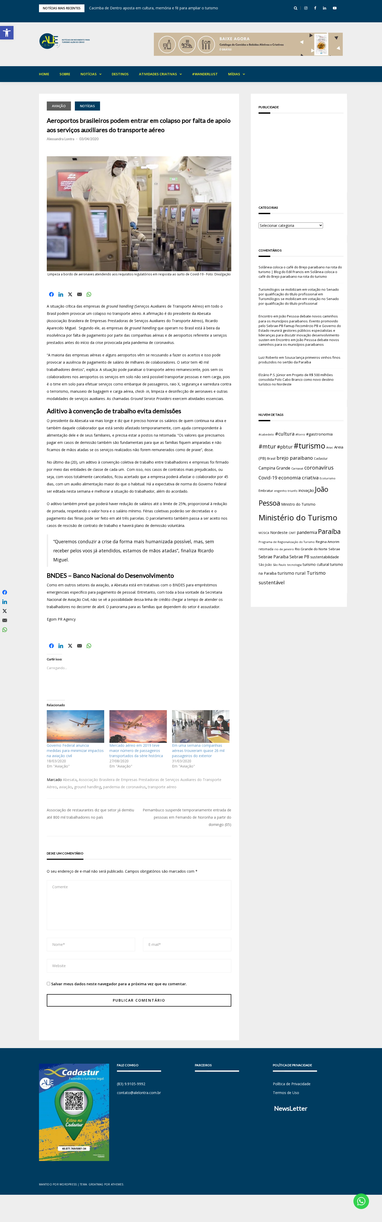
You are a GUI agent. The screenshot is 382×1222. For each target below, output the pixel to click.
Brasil (271, 458)
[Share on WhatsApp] (89, 294)
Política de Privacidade (292, 1083)
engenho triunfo (286, 491)
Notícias (89, 74)
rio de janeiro (284, 549)
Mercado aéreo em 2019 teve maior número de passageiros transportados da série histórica (136, 750)
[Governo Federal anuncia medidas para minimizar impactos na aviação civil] (75, 726)
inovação (306, 490)
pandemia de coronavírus (124, 786)
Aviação (59, 106)
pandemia (307, 532)
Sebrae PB (299, 557)
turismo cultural (316, 564)
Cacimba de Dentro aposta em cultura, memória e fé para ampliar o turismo (153, 7)
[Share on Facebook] (51, 294)
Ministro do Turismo (298, 504)
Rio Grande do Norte (311, 549)
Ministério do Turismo (298, 517)
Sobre (65, 74)
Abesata (70, 779)
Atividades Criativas (158, 74)
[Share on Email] (79, 294)
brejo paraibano (294, 458)
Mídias (234, 74)
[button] (7, 32)
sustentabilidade (324, 556)
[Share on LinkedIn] (60, 294)
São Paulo (279, 565)
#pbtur (285, 447)
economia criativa (298, 477)
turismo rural (292, 573)
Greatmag (96, 1184)
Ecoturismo (327, 478)
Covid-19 (268, 478)
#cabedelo (266, 434)
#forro (300, 434)
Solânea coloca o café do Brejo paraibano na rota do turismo (298, 274)
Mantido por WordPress (58, 1184)
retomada (266, 549)
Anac (329, 447)
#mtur (267, 446)
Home (44, 74)
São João (265, 564)
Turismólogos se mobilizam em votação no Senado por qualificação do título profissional (299, 291)
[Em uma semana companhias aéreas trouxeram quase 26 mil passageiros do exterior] (200, 726)
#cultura (284, 434)
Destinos (120, 74)
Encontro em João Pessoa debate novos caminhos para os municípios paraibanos (299, 342)
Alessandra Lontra (60, 139)
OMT (292, 533)
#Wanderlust (205, 74)
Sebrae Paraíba (273, 557)
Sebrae (334, 549)
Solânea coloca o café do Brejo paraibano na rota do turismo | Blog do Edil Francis (300, 269)
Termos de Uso (286, 1092)
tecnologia (294, 565)
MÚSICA (264, 533)
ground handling (87, 786)
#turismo (309, 446)
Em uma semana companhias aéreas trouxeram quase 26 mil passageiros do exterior (198, 750)
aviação (65, 786)
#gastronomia (319, 434)
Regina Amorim (327, 541)
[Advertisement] (301, 153)
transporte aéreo (162, 786)
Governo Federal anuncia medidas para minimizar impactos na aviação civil (75, 750)
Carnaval (297, 468)
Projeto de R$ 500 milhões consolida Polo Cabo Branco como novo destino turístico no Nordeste (296, 379)
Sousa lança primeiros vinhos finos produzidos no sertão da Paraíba (299, 359)
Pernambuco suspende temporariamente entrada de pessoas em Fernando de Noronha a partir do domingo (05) (187, 817)
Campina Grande (274, 468)
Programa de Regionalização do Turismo (287, 542)
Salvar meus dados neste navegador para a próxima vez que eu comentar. (119, 983)
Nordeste (279, 532)
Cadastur (321, 458)
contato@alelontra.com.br (139, 1092)
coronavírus (319, 467)
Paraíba (329, 531)
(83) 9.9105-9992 (131, 1083)
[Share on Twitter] (70, 294)
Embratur (266, 490)
